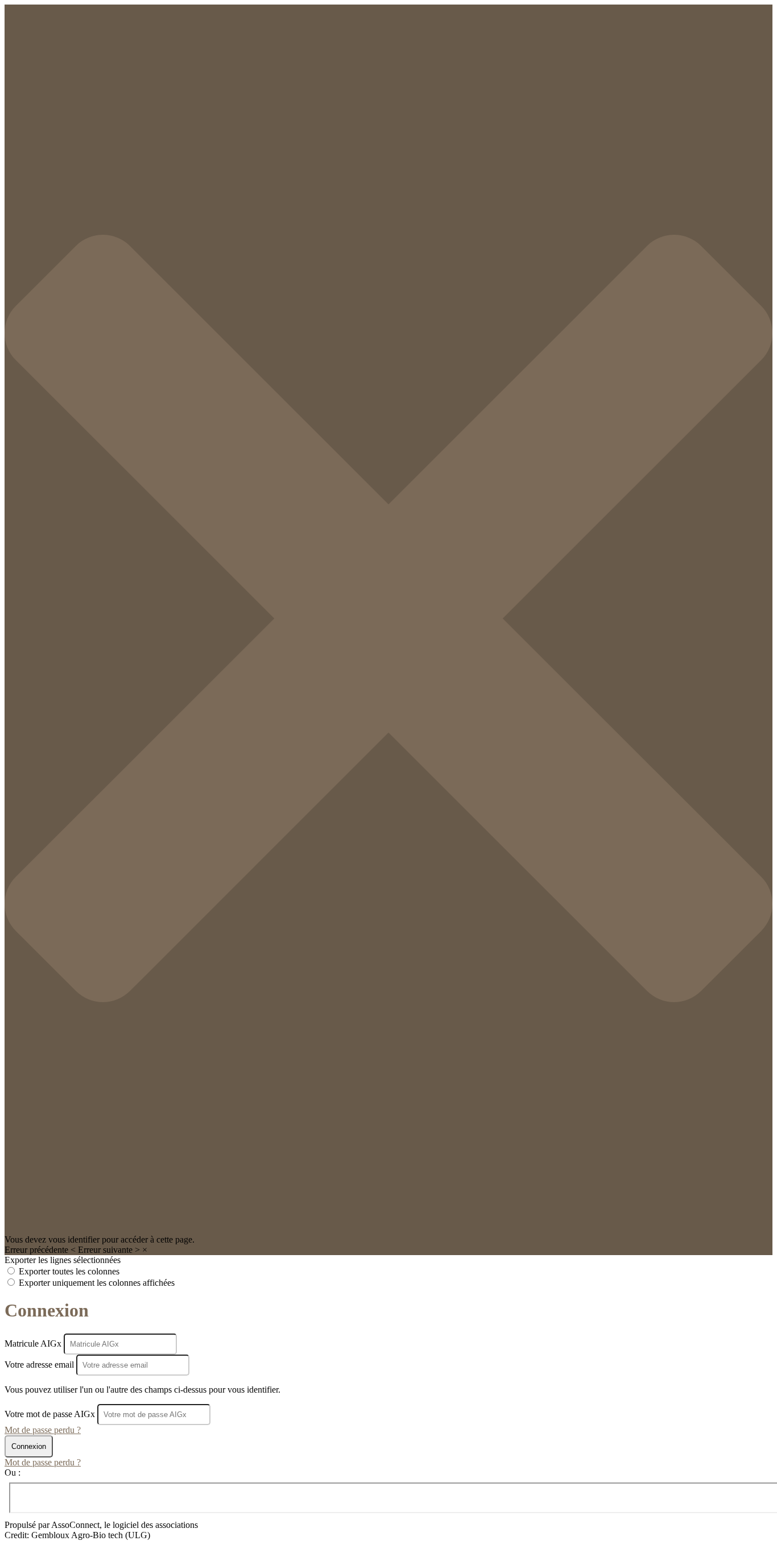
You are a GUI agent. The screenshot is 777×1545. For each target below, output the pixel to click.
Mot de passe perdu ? (43, 1430)
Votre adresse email (40, 1364)
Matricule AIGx (34, 1343)
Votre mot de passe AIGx (50, 1414)
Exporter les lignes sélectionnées (63, 1260)
